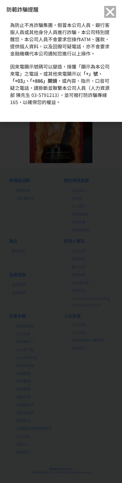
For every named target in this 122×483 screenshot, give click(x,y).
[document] (61, 241)
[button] (110, 12)
